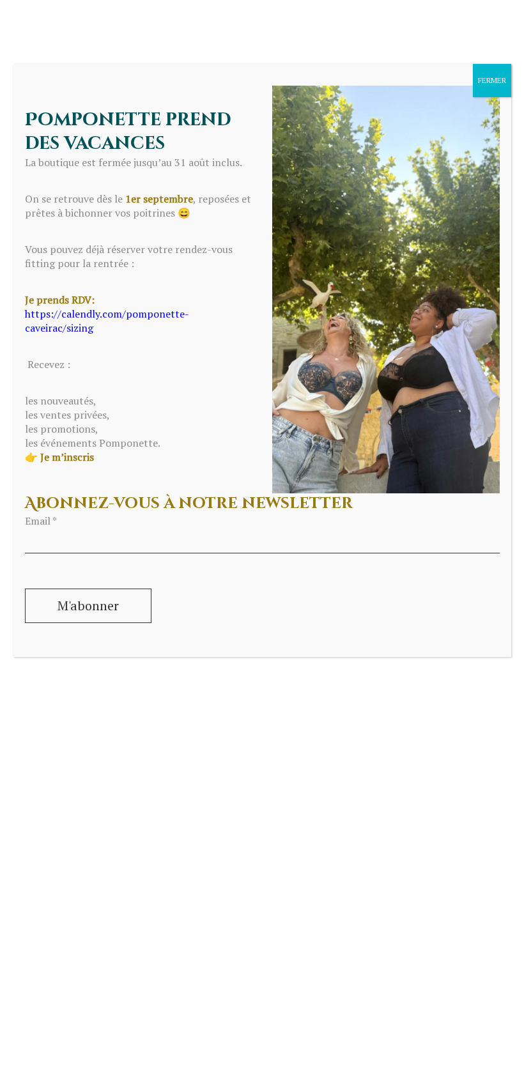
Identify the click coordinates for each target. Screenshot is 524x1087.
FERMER (492, 80)
